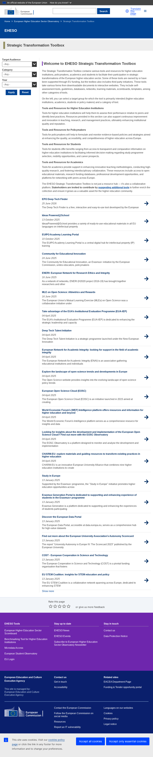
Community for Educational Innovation (64, 253)
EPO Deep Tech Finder (55, 199)
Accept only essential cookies (127, 741)
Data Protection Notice (116, 636)
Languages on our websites (118, 708)
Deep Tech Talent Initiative (57, 330)
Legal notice (110, 724)
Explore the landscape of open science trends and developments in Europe (84, 371)
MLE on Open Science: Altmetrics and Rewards (68, 292)
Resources (60, 721)
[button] (127, 11)
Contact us (109, 630)
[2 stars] (52, 606)
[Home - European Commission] (20, 11)
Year (4, 80)
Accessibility (60, 687)
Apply (11, 92)
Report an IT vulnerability (67, 727)
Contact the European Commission (72, 708)
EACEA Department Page (117, 681)
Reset (25, 92)
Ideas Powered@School (55, 215)
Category (7, 70)
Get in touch (60, 681)
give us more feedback (92, 606)
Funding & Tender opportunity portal (123, 687)
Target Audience (11, 59)
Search (104, 11)
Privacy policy (111, 718)
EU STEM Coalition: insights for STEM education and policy (75, 574)
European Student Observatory (20, 653)
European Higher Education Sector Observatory (36, 21)
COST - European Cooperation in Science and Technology (75, 555)
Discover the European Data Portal (61, 517)
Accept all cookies (90, 741)
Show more (48, 591)
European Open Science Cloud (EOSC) (64, 391)
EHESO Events (62, 636)
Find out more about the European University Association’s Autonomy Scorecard (88, 536)
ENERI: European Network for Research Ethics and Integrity (76, 273)
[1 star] (50, 606)
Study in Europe (51, 476)
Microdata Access (13, 648)
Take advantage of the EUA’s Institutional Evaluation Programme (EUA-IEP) (84, 311)
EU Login (9, 659)
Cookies (108, 713)
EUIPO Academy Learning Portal (60, 234)
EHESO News (61, 630)
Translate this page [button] (135, 11)
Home (7, 21)
